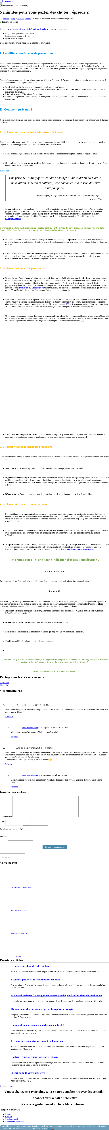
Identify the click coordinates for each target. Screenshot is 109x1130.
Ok (50, 1129)
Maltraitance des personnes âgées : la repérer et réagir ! (43, 1009)
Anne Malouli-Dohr (30, 728)
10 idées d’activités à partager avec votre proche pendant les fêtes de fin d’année (56, 995)
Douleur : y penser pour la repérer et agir (34, 1056)
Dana (18, 705)
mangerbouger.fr (13, 218)
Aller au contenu (7, 1)
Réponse (9, 716)
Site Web (4, 837)
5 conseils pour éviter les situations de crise (35, 979)
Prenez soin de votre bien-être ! (28, 1072)
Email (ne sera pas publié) (11, 829)
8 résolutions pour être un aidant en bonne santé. (38, 1040)
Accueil (6, 19)
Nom (2, 821)
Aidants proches (24, 19)
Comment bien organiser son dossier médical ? (37, 1024)
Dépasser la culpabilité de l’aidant (30, 966)
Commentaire (6, 816)
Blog (13, 19)
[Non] (53, 1129)
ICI (86, 318)
